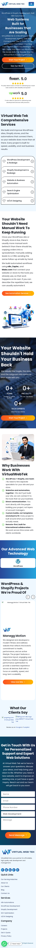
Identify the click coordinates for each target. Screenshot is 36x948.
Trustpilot (26, 727)
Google (18, 727)
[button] (28, 597)
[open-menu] (31, 4)
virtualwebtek (17, 943)
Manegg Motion (14, 636)
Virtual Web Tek (12, 763)
